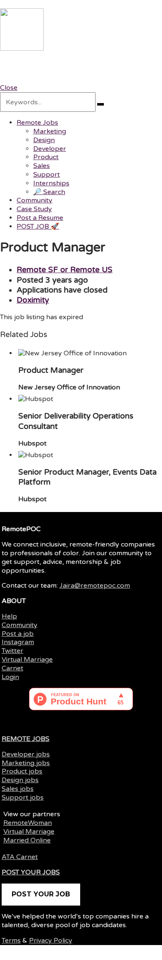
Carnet (12, 668)
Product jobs (22, 771)
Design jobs (20, 780)
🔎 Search (49, 192)
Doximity (33, 300)
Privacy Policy (50, 940)
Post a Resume (40, 218)
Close (8, 88)
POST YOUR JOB (41, 894)
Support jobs (23, 797)
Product (46, 157)
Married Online (27, 840)
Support (46, 174)
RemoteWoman (27, 823)
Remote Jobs (37, 122)
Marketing (49, 131)
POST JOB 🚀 (38, 226)
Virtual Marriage (27, 659)
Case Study (34, 209)
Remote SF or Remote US (65, 269)
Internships (51, 183)
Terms (11, 940)
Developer (49, 149)
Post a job (18, 634)
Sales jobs (18, 789)
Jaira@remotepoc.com (94, 585)
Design (44, 140)
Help (9, 616)
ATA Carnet (20, 857)
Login (10, 677)
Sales (41, 166)
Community (34, 200)
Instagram (18, 642)
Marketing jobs (26, 763)
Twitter (12, 651)
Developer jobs (26, 754)
